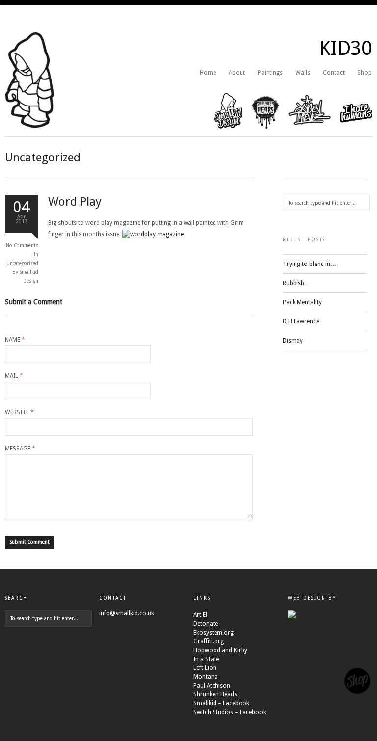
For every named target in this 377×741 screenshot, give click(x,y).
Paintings (270, 72)
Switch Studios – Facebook (229, 712)
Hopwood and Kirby (220, 650)
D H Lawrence (301, 321)
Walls (303, 72)
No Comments (22, 245)
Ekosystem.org (213, 632)
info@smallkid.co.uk (126, 613)
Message (20, 448)
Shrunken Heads (215, 694)
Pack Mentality (302, 302)
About (237, 72)
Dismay (293, 340)
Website (19, 412)
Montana (205, 676)
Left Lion (204, 667)
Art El (200, 614)
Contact (334, 72)
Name (15, 340)
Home (208, 72)
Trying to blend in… (309, 264)
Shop (364, 72)
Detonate (205, 623)
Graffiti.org (208, 641)
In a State (206, 659)
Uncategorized (22, 263)
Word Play (75, 202)
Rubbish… (296, 283)
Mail (14, 376)
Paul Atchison (211, 685)
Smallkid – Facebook (221, 703)
